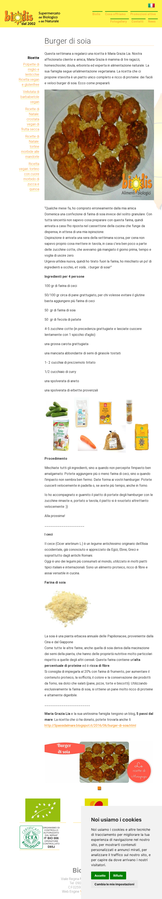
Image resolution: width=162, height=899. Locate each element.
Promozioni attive (143, 14)
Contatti (137, 21)
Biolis (96, 14)
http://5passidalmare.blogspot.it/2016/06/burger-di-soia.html (90, 725)
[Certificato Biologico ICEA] (39, 848)
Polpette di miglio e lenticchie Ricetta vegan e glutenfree (29, 74)
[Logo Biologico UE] (43, 821)
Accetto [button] (100, 875)
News (152, 21)
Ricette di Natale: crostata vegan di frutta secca (30, 119)
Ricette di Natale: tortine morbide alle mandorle (30, 146)
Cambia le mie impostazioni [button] (114, 884)
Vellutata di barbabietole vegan (29, 97)
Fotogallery (118, 21)
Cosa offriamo (115, 14)
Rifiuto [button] (118, 875)
